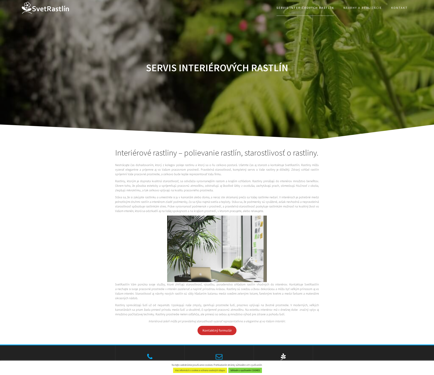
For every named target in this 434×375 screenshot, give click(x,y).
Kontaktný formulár (217, 330)
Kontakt (399, 8)
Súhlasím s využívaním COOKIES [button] (245, 370)
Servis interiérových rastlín (305, 8)
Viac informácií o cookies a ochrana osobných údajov (200, 370)
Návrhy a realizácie (362, 8)
